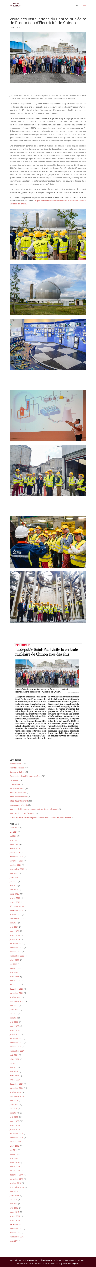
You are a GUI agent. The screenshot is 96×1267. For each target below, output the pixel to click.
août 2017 (14, 1241)
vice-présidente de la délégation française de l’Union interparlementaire (40, 817)
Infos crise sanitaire (18, 792)
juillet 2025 (14, 877)
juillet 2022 (14, 1009)
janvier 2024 (15, 939)
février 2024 (15, 935)
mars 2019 (14, 1162)
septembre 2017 (17, 1236)
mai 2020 (14, 1113)
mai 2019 (14, 1154)
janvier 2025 (15, 902)
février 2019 (15, 1166)
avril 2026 (14, 840)
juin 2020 (14, 1108)
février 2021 (15, 1079)
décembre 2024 (17, 906)
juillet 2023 (14, 960)
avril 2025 (14, 889)
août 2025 (14, 873)
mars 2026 (14, 844)
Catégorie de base (18, 772)
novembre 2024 (17, 910)
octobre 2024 (16, 914)
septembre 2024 (17, 918)
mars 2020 (14, 1121)
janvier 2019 (15, 1170)
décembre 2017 (17, 1224)
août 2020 (14, 1100)
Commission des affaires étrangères (25, 776)
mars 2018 (14, 1212)
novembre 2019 (17, 1137)
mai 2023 (14, 968)
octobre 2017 (16, 1232)
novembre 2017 (17, 1228)
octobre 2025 (16, 865)
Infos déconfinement (19, 796)
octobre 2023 (16, 951)
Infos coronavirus (17, 788)
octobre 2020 (16, 1092)
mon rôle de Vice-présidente (22, 813)
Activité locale (15, 763)
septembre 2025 (17, 869)
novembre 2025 (17, 860)
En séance (14, 780)
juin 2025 (14, 881)
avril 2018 (14, 1208)
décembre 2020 (17, 1084)
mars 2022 (14, 1026)
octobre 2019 (16, 1141)
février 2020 (15, 1125)
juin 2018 (14, 1199)
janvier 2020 (15, 1129)
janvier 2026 (15, 852)
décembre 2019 (17, 1133)
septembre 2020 (17, 1096)
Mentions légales (71, 1263)
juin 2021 (14, 1063)
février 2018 (15, 1216)
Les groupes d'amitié (19, 805)
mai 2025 (14, 885)
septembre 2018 (17, 1187)
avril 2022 (14, 1022)
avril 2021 (14, 1071)
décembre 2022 (17, 989)
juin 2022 (14, 1013)
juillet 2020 (14, 1104)
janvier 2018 (15, 1220)
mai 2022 (14, 1017)
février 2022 (15, 1030)
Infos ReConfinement (19, 801)
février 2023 (15, 980)
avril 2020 (14, 1117)
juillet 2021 (14, 1059)
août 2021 (14, 1055)
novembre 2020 (17, 1088)
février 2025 (15, 898)
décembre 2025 (17, 856)
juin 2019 (14, 1150)
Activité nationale (17, 767)
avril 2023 (14, 972)
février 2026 (15, 848)
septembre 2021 (17, 1051)
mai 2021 (14, 1067)
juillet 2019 (14, 1146)
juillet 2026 (14, 827)
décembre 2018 (17, 1174)
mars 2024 (14, 931)
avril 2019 (14, 1158)
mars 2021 (14, 1075)
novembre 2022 (17, 993)
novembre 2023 (17, 947)
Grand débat (15, 784)
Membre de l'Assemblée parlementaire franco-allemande (34, 809)
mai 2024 (14, 922)
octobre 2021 (16, 1046)
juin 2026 (14, 832)
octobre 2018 (16, 1183)
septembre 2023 (17, 956)
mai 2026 (14, 836)
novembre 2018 (17, 1179)
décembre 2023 (17, 943)
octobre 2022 (16, 997)
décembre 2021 (17, 1038)
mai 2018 (14, 1203)
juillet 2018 (14, 1195)
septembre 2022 (17, 1001)
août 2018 (14, 1191)
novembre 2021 (17, 1042)
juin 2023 (14, 964)
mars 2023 (14, 976)
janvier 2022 (15, 1034)
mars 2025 (14, 894)
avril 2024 (14, 927)
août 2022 (14, 1005)
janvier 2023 (15, 984)
